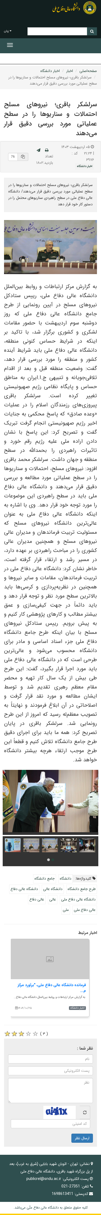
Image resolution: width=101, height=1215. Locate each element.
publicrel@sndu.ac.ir (43, 1179)
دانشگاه (65, 878)
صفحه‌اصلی (88, 71)
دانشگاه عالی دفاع (24, 889)
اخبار (69, 71)
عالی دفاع (36, 899)
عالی (52, 899)
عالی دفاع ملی (85, 910)
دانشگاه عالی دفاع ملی (78, 899)
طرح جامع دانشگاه (82, 889)
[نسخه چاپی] (47, 150)
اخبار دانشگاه (50, 71)
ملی (66, 910)
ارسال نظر (82, 1138)
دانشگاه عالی (52, 889)
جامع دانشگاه (44, 878)
